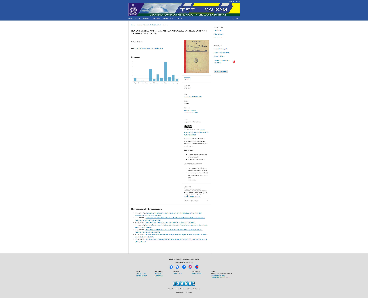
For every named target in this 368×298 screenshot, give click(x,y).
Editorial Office (218, 38)
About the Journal (141, 273)
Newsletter (158, 273)
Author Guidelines (220, 56)
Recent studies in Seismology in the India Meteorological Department (168, 239)
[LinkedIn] (184, 268)
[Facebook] (171, 268)
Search (235, 18)
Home (130, 18)
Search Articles (177, 273)
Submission (217, 30)
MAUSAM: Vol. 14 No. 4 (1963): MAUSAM (148, 220)
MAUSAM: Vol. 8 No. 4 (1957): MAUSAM (147, 232)
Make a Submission (221, 71)
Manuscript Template (221, 49)
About (179, 18)
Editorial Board (218, 34)
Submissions (156, 18)
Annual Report (159, 275)
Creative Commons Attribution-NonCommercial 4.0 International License (196, 132)
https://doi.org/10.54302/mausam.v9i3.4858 (149, 48)
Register (231, 1)
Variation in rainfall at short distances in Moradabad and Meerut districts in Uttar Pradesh (175, 218)
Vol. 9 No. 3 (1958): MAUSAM (152, 25)
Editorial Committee (141, 275)
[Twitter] (177, 268)
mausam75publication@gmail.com (220, 277)
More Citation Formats (191, 200)
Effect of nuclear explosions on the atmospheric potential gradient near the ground (173, 234)
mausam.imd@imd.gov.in (218, 275)
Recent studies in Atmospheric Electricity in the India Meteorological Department (171, 225)
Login (238, 1)
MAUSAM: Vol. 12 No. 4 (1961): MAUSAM (182, 222)
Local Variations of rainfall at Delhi (157, 222)
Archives (146, 18)
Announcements (168, 18)
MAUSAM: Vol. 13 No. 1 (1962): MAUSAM (148, 215)
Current (137, 18)
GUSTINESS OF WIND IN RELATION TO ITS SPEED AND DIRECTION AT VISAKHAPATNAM (174, 230)
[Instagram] (190, 268)
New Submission (196, 273)
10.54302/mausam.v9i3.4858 (192, 197)
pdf (188, 79)
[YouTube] (197, 268)
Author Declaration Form (222, 52)
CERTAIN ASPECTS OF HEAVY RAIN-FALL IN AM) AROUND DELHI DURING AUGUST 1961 (174, 213)
